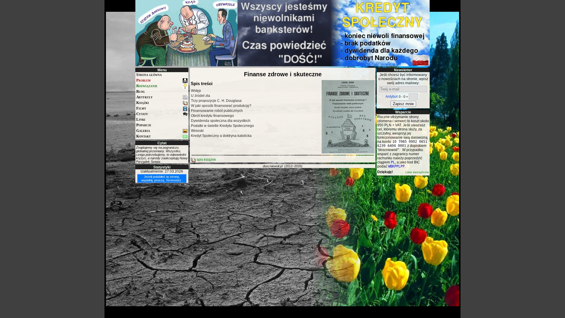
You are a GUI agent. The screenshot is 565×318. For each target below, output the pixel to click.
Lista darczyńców (417, 172)
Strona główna (149, 74)
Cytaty (142, 114)
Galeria (143, 130)
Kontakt (143, 136)
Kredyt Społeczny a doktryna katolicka (221, 136)
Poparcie (143, 125)
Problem (143, 80)
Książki (142, 102)
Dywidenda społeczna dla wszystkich (220, 121)
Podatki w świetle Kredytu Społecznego (222, 126)
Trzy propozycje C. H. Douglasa (216, 101)
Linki (140, 119)
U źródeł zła (200, 96)
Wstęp (196, 91)
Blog (140, 91)
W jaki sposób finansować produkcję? (221, 106)
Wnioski (197, 131)
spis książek (206, 160)
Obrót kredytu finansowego (212, 116)
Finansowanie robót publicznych (217, 111)
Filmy (141, 108)
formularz (173, 180)
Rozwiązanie (146, 86)
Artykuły (144, 97)
